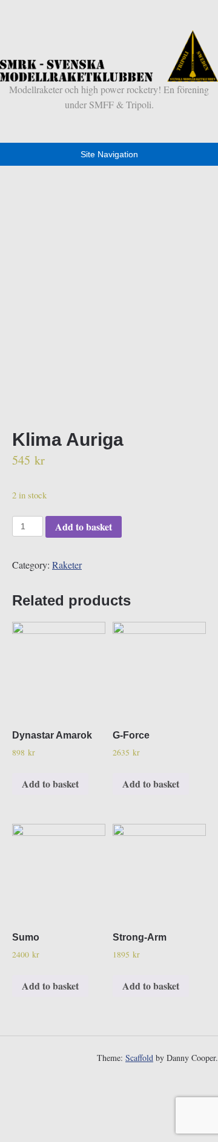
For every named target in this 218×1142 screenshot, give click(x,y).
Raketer (67, 564)
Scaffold (139, 1057)
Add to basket (83, 526)
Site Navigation (109, 154)
